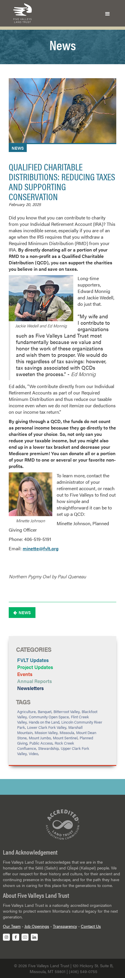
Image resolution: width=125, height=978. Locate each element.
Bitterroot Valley (66, 711)
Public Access (41, 743)
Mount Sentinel (65, 738)
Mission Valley (46, 732)
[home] (21, 13)
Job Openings (36, 926)
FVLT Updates (33, 659)
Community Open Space (49, 716)
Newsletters (30, 687)
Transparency (65, 926)
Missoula (67, 732)
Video (33, 753)
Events (25, 673)
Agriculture (26, 711)
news (18, 148)
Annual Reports (34, 680)
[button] (107, 13)
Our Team (12, 926)
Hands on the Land (44, 722)
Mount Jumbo (40, 738)
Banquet (44, 711)
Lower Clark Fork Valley (46, 727)
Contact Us (91, 926)
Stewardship (48, 748)
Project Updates (35, 666)
